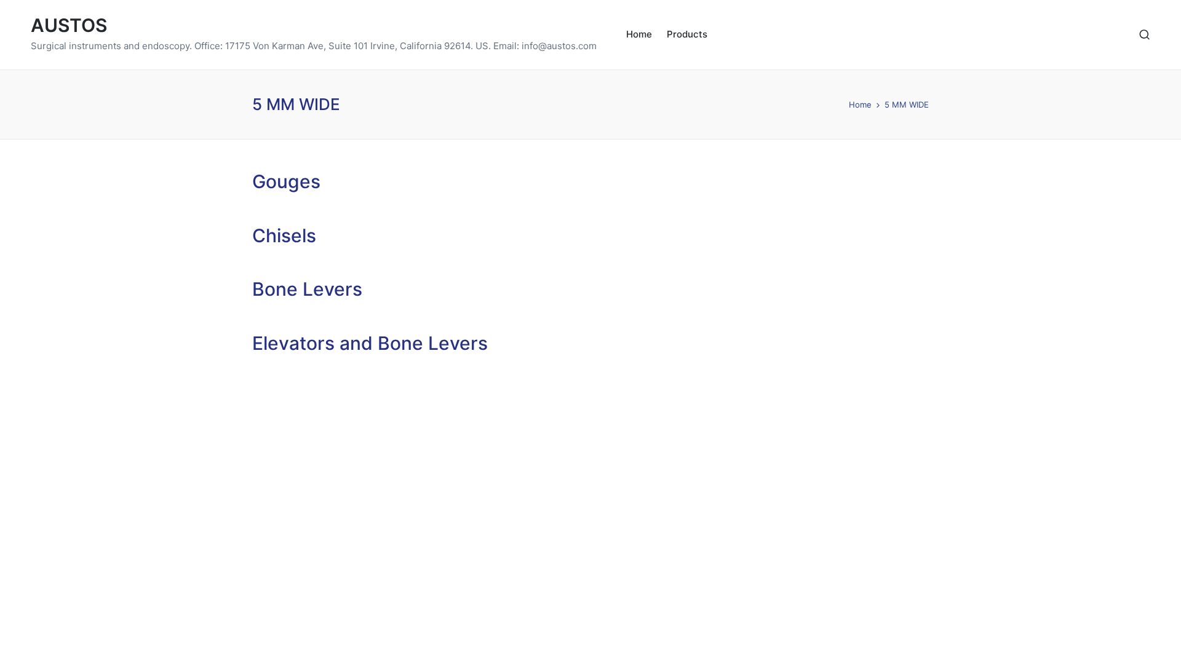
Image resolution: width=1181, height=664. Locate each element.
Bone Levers (307, 289)
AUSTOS (69, 25)
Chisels (284, 235)
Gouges (286, 181)
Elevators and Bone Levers (370, 343)
